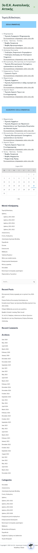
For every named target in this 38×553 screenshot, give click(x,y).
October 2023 (5, 419)
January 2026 (5, 355)
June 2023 (5, 425)
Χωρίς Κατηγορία (7, 538)
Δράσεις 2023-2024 (9, 223)
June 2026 (5, 339)
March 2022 (5, 470)
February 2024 (6, 412)
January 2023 (5, 441)
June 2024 (5, 400)
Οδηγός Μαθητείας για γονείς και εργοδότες (14, 309)
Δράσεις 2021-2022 (9, 229)
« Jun (18, 199)
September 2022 (6, 451)
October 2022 (5, 447)
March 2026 (5, 349)
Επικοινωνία (5, 248)
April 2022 (5, 466)
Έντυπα (4, 245)
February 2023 (6, 438)
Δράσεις (4, 213)
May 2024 (5, 403)
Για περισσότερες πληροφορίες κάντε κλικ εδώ (19, 38)
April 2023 (5, 431)
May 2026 (5, 343)
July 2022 (4, 457)
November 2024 (6, 390)
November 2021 (6, 473)
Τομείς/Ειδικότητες (7, 210)
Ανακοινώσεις (6, 232)
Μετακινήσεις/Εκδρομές (9, 529)
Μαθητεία (4, 251)
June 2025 (5, 371)
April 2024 (5, 406)
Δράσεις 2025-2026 (9, 217)
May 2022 (5, 463)
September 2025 (6, 365)
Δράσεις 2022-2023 (9, 226)
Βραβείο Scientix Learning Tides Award (13, 312)
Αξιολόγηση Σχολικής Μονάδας (11, 239)
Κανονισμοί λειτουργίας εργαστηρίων (12, 271)
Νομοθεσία (5, 242)
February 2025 (6, 384)
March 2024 (5, 409)
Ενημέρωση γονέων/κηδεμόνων (11, 516)
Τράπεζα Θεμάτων (7, 255)
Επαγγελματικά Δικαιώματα (9, 261)
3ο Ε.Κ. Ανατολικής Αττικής (16, 7)
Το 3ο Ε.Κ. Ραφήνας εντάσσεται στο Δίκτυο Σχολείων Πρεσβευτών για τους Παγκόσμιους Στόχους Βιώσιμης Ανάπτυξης (17, 318)
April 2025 (5, 377)
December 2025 (6, 358)
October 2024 (5, 393)
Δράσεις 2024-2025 (9, 220)
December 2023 (6, 416)
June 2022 (5, 460)
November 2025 (6, 362)
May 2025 (5, 374)
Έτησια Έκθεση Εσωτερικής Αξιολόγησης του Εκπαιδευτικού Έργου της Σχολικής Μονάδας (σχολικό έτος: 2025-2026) (19, 303)
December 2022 (6, 444)
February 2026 (6, 352)
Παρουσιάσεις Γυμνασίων (9, 274)
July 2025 (4, 368)
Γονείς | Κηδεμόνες (7, 236)
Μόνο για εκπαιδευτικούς (9, 258)
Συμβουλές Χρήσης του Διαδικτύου (12, 535)
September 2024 (6, 397)
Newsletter (5, 267)
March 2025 (5, 381)
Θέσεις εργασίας (6, 264)
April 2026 (5, 346)
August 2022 (5, 454)
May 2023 (5, 428)
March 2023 (5, 435)
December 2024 (6, 387)
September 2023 (6, 422)
